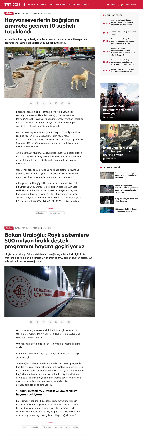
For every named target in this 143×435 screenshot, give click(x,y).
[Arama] (119, 4)
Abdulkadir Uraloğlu (30, 427)
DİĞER (84, 5)
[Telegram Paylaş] (56, 103)
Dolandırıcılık (41, 213)
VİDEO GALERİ (111, 159)
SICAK (30, 5)
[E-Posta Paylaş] (68, 103)
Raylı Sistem (46, 427)
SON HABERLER (114, 15)
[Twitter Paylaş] (43, 103)
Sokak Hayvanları (57, 213)
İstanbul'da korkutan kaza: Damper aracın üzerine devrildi (117, 152)
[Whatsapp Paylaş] (62, 103)
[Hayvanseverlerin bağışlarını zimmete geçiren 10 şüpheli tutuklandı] (107, 175)
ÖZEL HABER (61, 5)
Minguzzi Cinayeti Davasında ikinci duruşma (126, 200)
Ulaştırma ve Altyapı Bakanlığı (66, 427)
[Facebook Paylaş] (37, 103)
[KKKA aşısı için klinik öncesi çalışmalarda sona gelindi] (107, 210)
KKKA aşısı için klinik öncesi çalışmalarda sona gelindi (126, 210)
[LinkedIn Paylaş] (50, 103)
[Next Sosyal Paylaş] (31, 103)
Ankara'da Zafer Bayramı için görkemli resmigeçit (118, 110)
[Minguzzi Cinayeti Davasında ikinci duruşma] (107, 200)
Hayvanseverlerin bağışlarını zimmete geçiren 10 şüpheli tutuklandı (126, 175)
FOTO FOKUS (110, 117)
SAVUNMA (41, 5)
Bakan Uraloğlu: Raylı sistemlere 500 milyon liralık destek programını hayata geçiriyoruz (126, 189)
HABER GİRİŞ (37, 13)
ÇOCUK (51, 5)
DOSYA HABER (74, 5)
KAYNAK (18, 13)
